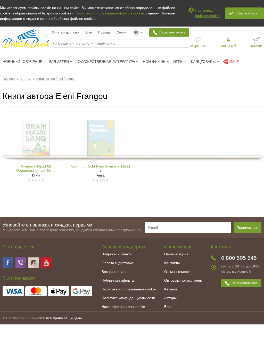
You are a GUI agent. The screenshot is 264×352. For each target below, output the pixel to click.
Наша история (176, 254)
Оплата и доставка (65, 32)
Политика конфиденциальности (128, 298)
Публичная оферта (118, 280)
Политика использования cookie (129, 289)
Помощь (104, 32)
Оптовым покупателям (183, 280)
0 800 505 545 (239, 258)
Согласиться (247, 13)
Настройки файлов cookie (123, 307)
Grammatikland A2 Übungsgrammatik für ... (36, 168)
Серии (121, 32)
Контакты (172, 263)
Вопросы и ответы (117, 254)
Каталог (170, 289)
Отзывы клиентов (178, 272)
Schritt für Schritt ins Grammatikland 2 (100, 168)
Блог (88, 32)
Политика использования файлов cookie (110, 13)
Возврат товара (115, 272)
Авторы (170, 298)
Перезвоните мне (172, 32)
